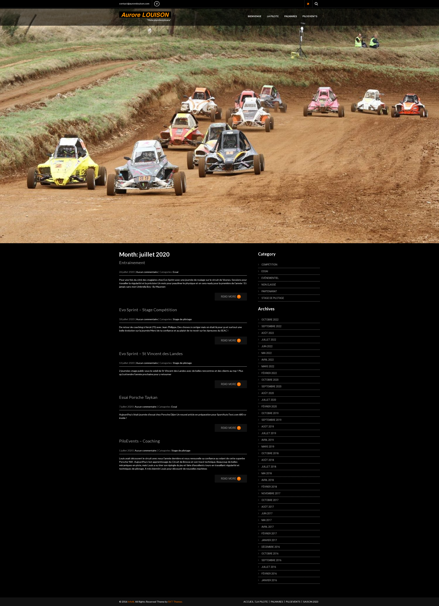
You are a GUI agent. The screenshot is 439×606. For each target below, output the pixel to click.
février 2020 (269, 405)
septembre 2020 (271, 385)
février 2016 (269, 573)
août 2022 (268, 332)
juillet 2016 (269, 566)
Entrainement (132, 261)
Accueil (249, 600)
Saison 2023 (310, 600)
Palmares (290, 16)
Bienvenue (254, 16)
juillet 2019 (269, 432)
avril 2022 (268, 359)
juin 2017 (267, 512)
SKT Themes (175, 600)
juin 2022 (267, 345)
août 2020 (268, 392)
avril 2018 (268, 479)
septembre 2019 (271, 419)
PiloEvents (309, 16)
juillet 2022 (269, 339)
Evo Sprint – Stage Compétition (148, 309)
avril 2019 (268, 439)
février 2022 (269, 372)
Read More (230, 296)
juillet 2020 (269, 399)
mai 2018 (267, 472)
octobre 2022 (270, 319)
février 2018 (269, 486)
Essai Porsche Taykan (138, 396)
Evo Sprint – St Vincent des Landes (151, 352)
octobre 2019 (270, 412)
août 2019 (268, 426)
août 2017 (268, 506)
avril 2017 (268, 526)
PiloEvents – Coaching (139, 440)
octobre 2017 (270, 499)
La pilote (273, 16)
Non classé (269, 284)
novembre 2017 (271, 492)
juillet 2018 (269, 466)
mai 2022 (267, 352)
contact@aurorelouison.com (134, 3)
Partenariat (269, 290)
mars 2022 (268, 365)
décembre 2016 (271, 546)
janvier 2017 (269, 539)
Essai (175, 271)
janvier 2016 (269, 579)
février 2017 (269, 532)
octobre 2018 (270, 452)
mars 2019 (268, 446)
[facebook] (156, 3)
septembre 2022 (271, 325)
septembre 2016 (271, 559)
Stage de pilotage (182, 318)
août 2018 (268, 459)
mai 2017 (267, 519)
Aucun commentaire (147, 271)
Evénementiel (270, 277)
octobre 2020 (270, 379)
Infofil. (131, 600)
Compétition (269, 264)
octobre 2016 (270, 553)
